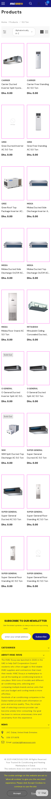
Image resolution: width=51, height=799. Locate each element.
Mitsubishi (32, 327)
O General (6, 388)
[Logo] (16, 3)
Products (13, 22)
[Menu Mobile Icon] (3, 3)
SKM (3, 450)
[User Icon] (38, 3)
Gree (4, 142)
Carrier (5, 80)
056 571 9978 (12, 737)
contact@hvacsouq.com (24, 742)
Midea (30, 203)
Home (4, 22)
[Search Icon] (30, 3)
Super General (35, 450)
